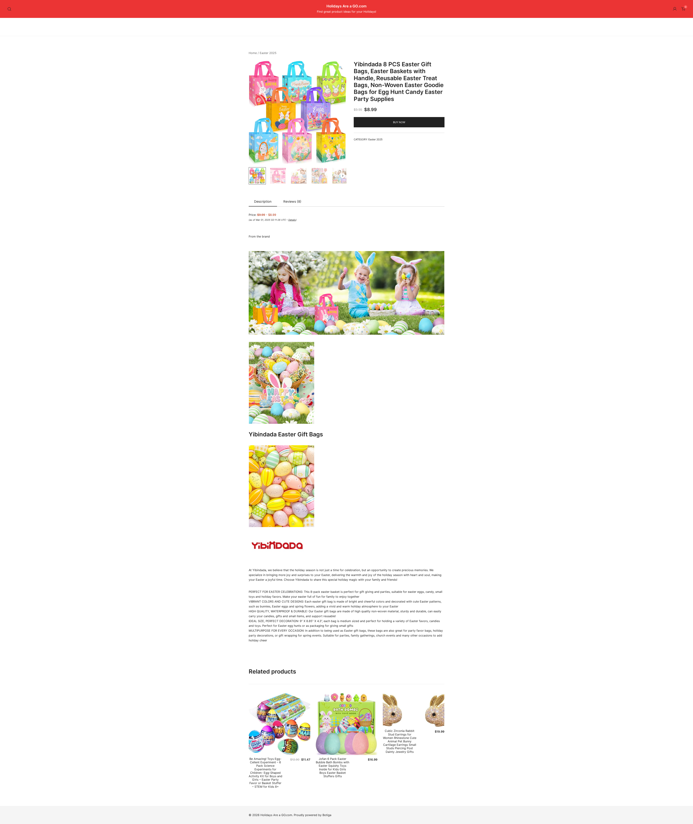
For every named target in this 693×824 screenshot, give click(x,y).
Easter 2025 (268, 53)
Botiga (326, 815)
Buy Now (399, 122)
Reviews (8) (292, 201)
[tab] (263, 201)
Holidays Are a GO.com (346, 6)
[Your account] (675, 9)
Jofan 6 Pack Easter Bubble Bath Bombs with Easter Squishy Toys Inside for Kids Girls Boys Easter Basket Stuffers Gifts (332, 767)
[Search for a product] (9, 9)
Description (263, 201)
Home (253, 53)
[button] (341, 67)
